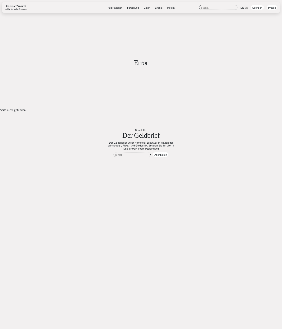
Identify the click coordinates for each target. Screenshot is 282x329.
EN (246, 7)
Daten (147, 7)
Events (158, 7)
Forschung (133, 7)
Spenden (257, 7)
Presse (272, 7)
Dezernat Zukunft (15, 7)
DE (242, 7)
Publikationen (114, 7)
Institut (171, 7)
